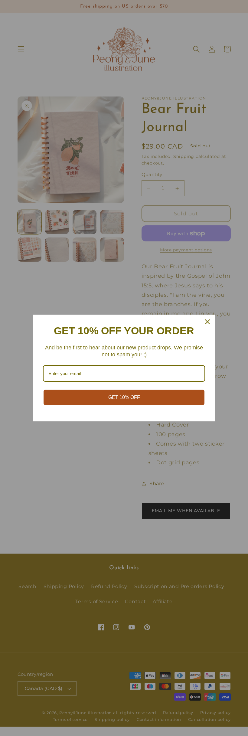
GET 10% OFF (124, 397)
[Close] (207, 322)
